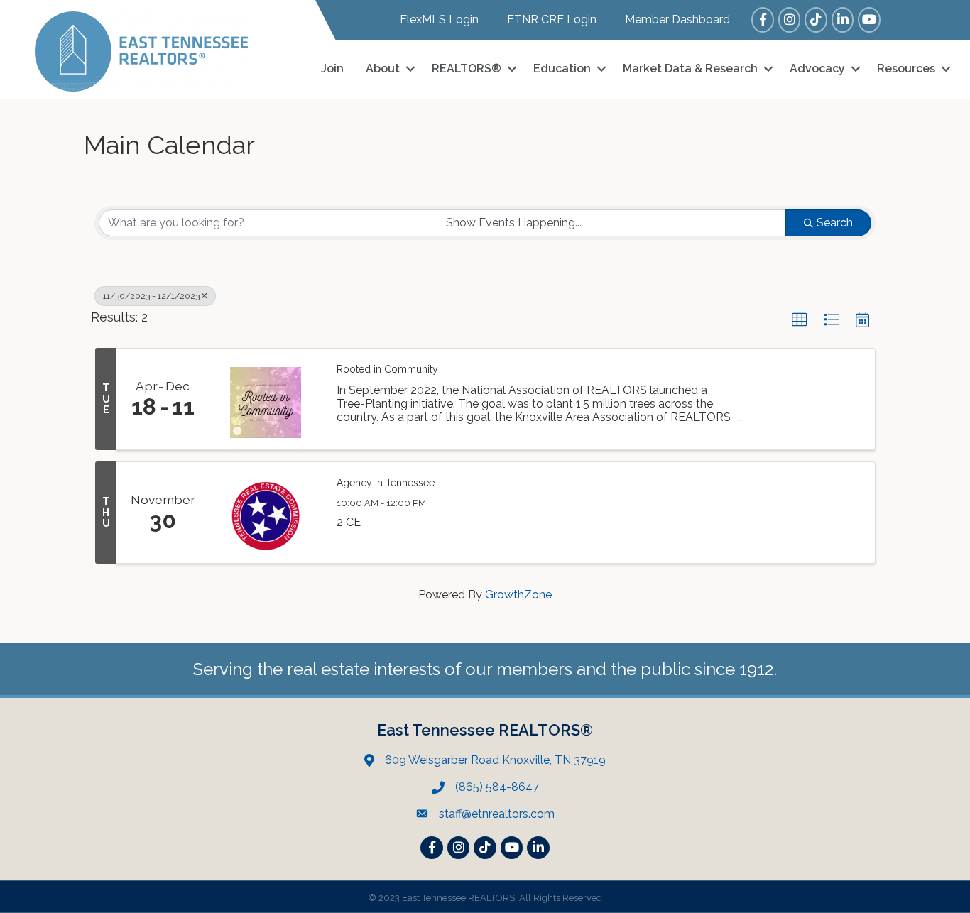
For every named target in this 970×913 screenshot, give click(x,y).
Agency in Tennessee (386, 482)
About (383, 68)
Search (835, 222)
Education (562, 68)
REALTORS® (466, 68)
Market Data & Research (690, 68)
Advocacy (817, 68)
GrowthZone (518, 594)
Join (332, 68)
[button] (799, 320)
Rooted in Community (387, 369)
